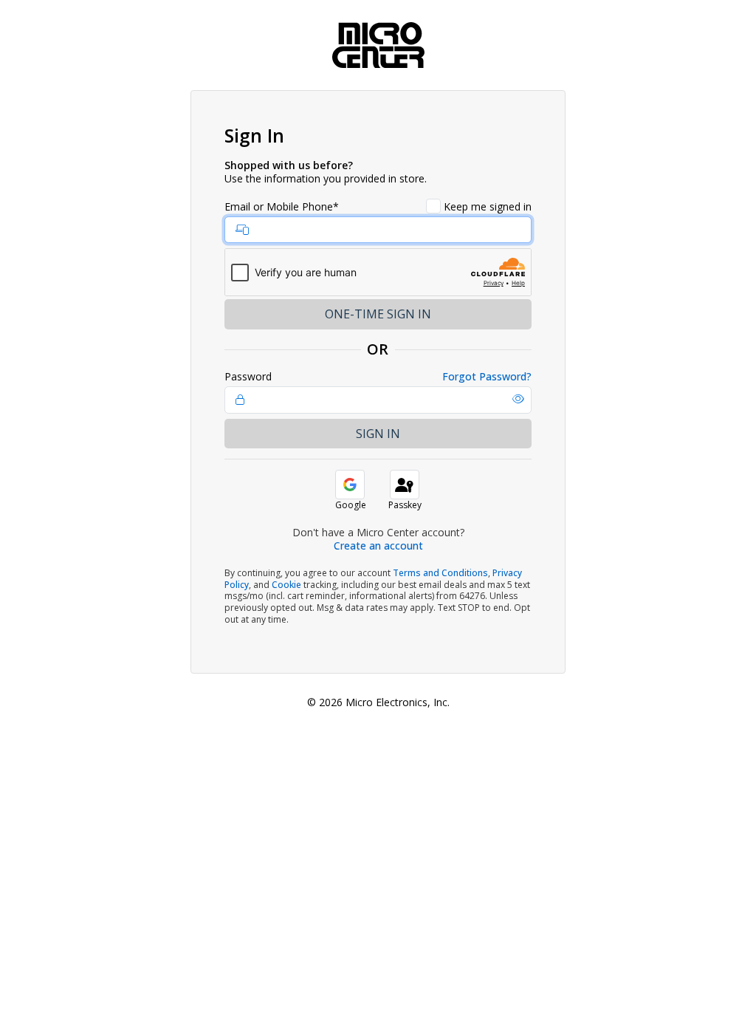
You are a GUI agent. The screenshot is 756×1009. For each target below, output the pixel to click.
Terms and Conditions (440, 573)
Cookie (286, 584)
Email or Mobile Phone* (281, 206)
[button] (518, 399)
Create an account (378, 545)
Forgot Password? (487, 376)
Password (248, 376)
